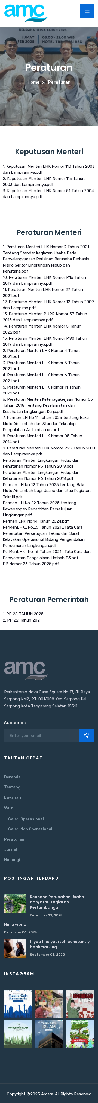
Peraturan (14, 839)
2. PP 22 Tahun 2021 (22, 620)
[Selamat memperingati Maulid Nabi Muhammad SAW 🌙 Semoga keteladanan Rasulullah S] (18, 1004)
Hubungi (12, 860)
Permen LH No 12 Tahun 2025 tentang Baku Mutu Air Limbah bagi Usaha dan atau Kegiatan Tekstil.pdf (47, 490)
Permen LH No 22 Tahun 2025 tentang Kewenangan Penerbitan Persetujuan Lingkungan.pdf (39, 508)
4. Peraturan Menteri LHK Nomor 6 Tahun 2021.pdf (41, 378)
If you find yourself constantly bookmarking (60, 944)
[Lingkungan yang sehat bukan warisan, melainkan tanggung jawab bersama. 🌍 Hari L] (80, 1034)
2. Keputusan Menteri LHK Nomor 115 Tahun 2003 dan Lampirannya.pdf (44, 181)
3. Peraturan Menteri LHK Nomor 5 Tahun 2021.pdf (41, 365)
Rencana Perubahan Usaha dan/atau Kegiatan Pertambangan (57, 902)
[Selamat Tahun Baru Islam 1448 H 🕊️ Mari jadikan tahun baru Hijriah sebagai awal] (49, 1034)
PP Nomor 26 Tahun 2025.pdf (31, 563)
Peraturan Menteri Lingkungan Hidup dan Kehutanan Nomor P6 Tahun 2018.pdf (41, 475)
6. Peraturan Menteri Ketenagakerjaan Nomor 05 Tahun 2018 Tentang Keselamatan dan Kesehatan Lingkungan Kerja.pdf (48, 405)
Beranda (12, 777)
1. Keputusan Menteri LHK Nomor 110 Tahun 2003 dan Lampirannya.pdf (49, 169)
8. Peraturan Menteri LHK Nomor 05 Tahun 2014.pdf (42, 439)
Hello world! (15, 924)
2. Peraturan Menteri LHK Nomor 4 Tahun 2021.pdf (41, 353)
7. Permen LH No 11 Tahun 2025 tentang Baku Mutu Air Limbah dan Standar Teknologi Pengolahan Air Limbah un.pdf (46, 423)
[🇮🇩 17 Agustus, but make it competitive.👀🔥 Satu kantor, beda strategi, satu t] (49, 1004)
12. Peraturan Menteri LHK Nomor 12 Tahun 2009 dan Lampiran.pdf (48, 304)
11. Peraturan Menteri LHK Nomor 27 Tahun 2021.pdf (43, 292)
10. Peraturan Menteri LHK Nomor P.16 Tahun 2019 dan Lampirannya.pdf (44, 280)
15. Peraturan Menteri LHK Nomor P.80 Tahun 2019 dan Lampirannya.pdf (45, 341)
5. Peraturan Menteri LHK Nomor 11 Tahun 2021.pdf (42, 390)
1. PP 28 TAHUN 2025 (23, 614)
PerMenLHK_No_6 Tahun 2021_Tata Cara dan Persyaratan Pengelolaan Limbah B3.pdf (47, 554)
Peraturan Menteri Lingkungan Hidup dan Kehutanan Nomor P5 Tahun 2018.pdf (41, 463)
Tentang (12, 787)
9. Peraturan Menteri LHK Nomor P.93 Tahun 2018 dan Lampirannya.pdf (49, 451)
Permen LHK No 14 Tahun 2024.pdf (36, 521)
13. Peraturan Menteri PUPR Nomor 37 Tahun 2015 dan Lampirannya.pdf (45, 317)
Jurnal (10, 849)
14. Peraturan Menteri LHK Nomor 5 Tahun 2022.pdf (42, 329)
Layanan (12, 797)
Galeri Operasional (26, 819)
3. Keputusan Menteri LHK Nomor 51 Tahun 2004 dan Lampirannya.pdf (48, 193)
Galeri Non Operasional (30, 829)
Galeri (10, 807)
